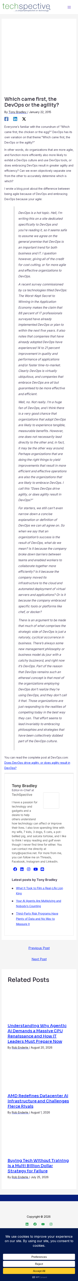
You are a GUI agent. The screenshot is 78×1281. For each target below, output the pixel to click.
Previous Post (39, 948)
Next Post (39, 959)
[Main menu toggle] (69, 7)
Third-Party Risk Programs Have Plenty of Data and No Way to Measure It (37, 919)
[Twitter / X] (24, 119)
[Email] (42, 869)
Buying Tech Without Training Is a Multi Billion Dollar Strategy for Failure (38, 1166)
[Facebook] (6, 119)
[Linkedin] (15, 119)
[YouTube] (35, 869)
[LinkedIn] (22, 869)
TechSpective (22, 795)
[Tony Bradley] (51, 800)
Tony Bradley (24, 785)
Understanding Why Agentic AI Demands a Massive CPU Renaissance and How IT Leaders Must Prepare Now (37, 1033)
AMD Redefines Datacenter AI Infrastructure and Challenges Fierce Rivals (38, 1101)
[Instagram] (28, 869)
